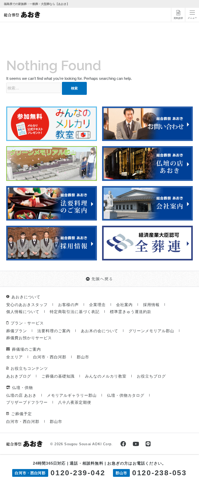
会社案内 (124, 304)
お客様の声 (68, 304)
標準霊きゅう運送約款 (130, 311)
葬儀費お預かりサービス (29, 338)
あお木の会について (99, 331)
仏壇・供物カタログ (125, 395)
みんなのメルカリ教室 (105, 376)
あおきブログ (18, 376)
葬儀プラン (16, 331)
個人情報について (22, 311)
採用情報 (151, 304)
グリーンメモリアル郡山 (151, 331)
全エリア (14, 357)
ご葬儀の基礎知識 (58, 376)
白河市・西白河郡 (49, 357)
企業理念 (97, 304)
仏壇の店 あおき (21, 395)
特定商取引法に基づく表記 (75, 311)
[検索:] (33, 88)
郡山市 (83, 357)
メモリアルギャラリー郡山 (72, 395)
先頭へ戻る (102, 278)
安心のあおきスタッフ (27, 304)
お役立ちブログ (151, 376)
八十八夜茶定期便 (74, 402)
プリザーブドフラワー (27, 402)
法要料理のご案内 (53, 331)
